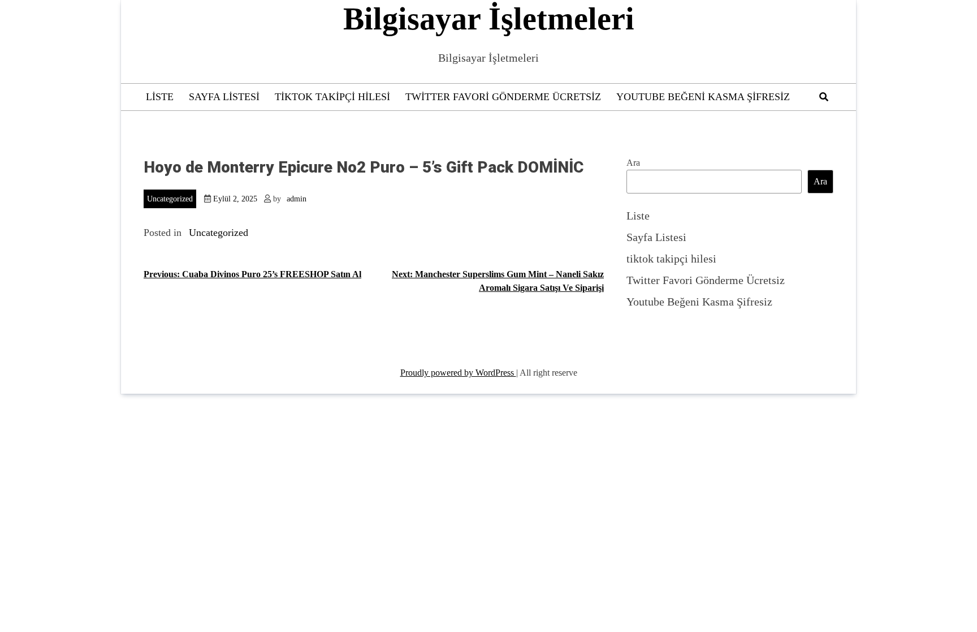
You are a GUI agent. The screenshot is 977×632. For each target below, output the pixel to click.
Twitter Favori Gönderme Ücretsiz (503, 96)
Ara (633, 162)
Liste (160, 96)
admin (296, 199)
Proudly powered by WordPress (458, 372)
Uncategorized (170, 199)
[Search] (823, 97)
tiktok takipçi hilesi (332, 96)
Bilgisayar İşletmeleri (488, 18)
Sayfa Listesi (224, 96)
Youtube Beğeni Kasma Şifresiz (703, 96)
